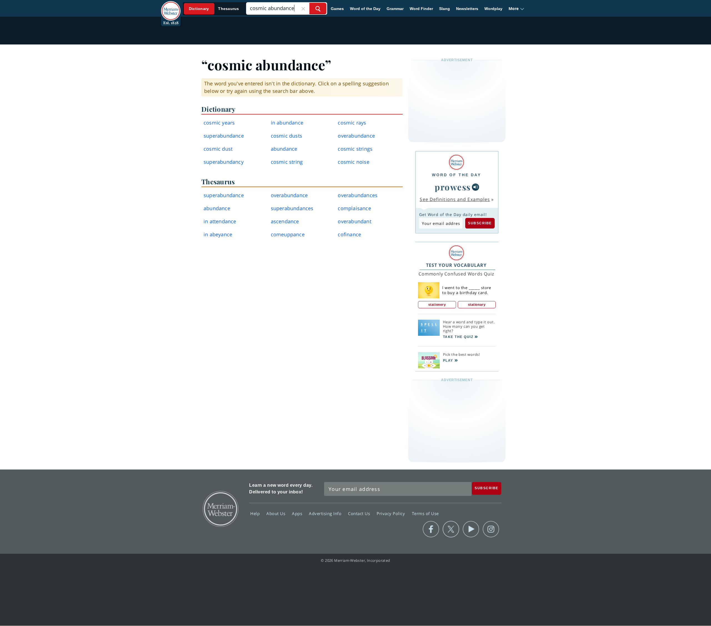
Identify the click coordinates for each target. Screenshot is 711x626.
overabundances (357, 195)
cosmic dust (218, 148)
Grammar (395, 8)
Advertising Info (326, 513)
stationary (477, 305)
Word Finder (421, 8)
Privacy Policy (391, 513)
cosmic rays (352, 122)
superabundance (224, 135)
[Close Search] (303, 8)
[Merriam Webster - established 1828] (171, 6)
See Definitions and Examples (455, 199)
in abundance (287, 122)
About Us (276, 513)
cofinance (349, 234)
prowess (453, 187)
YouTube (471, 529)
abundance (284, 148)
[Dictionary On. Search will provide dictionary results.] (214, 9)
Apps (298, 513)
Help (255, 513)
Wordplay (493, 8)
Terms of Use (425, 513)
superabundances (292, 208)
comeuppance (288, 234)
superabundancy (224, 161)
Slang (444, 8)
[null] (475, 187)
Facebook (431, 529)
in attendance (220, 221)
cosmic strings (355, 148)
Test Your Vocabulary (456, 265)
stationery (437, 305)
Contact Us (359, 513)
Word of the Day (365, 8)
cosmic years (219, 122)
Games (337, 8)
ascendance (285, 221)
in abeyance (218, 234)
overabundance (356, 135)
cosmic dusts (286, 135)
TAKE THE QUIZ (458, 337)
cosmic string (287, 161)
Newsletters (467, 8)
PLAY (448, 360)
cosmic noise (353, 161)
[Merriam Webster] (456, 162)
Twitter (451, 529)
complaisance (354, 208)
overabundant (354, 221)
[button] (516, 9)
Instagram (491, 529)
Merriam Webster (220, 508)
